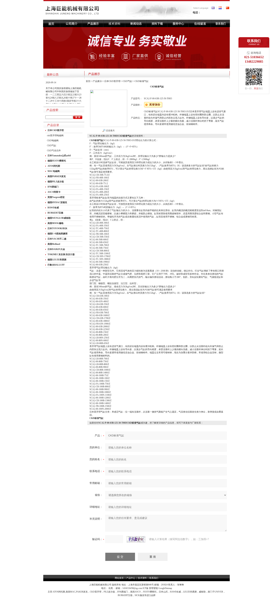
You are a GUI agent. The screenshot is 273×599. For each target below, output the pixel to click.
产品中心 (130, 578)
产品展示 (97, 81)
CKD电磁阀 (52, 140)
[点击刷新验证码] (136, 539)
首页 (88, 81)
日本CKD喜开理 (112, 81)
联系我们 (153, 578)
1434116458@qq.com (132, 588)
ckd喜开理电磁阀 (55, 135)
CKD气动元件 (54, 150)
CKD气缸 (51, 145)
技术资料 (142, 578)
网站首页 (119, 578)
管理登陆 (153, 588)
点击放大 (110, 130)
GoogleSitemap (165, 588)
